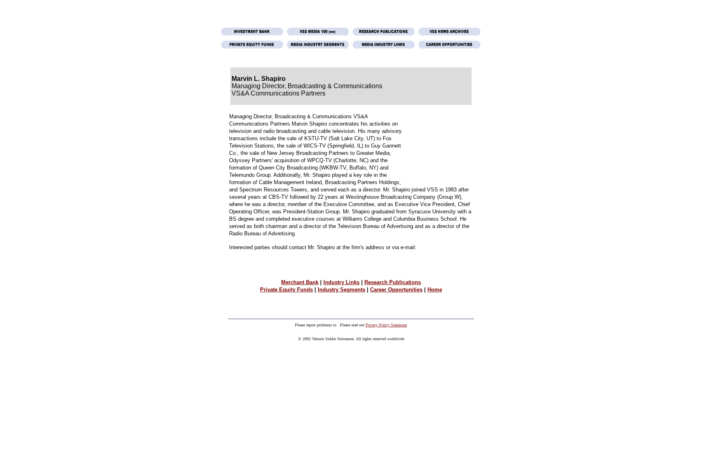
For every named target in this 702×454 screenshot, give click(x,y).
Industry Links (341, 282)
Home (434, 290)
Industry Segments (341, 290)
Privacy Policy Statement (386, 325)
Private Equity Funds (286, 290)
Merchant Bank (299, 282)
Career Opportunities (396, 290)
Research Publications (392, 282)
